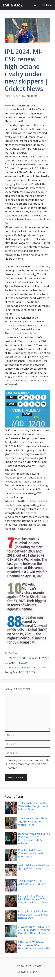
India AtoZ (13, 5)
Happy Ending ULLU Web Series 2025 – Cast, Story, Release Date (33, 914)
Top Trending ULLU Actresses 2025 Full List (32, 882)
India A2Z (32, 972)
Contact (37, 965)
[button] (35, 5)
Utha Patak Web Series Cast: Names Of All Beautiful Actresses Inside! (34, 945)
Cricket (13, 653)
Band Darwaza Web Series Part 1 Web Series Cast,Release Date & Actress (34, 838)
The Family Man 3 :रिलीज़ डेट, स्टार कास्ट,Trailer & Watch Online (32, 821)
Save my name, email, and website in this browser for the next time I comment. (28, 764)
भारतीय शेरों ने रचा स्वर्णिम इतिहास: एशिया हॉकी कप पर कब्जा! (34, 867)
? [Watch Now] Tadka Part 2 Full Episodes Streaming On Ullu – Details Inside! (34, 930)
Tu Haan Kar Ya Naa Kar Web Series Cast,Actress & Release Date (33, 806)
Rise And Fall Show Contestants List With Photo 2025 (31, 853)
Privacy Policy (23, 965)
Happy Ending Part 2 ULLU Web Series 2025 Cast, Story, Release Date (33, 899)
